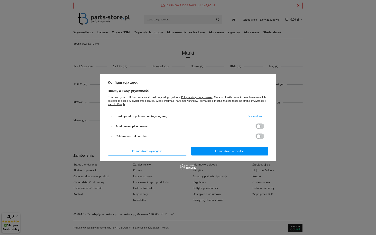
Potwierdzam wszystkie (229, 151)
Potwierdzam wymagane (147, 151)
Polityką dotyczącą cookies (196, 97)
